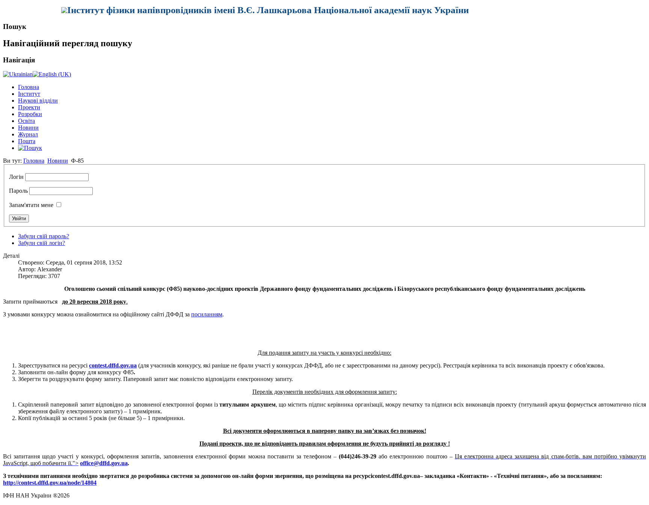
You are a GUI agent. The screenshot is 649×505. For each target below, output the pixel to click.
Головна (28, 87)
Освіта (26, 121)
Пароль (18, 190)
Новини (28, 127)
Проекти (29, 107)
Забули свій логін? (41, 243)
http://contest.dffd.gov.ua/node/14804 (50, 482)
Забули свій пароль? (43, 236)
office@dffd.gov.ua (104, 463)
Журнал (28, 134)
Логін (16, 177)
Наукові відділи (38, 100)
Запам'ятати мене (31, 205)
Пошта (26, 141)
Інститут (29, 94)
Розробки (30, 114)
